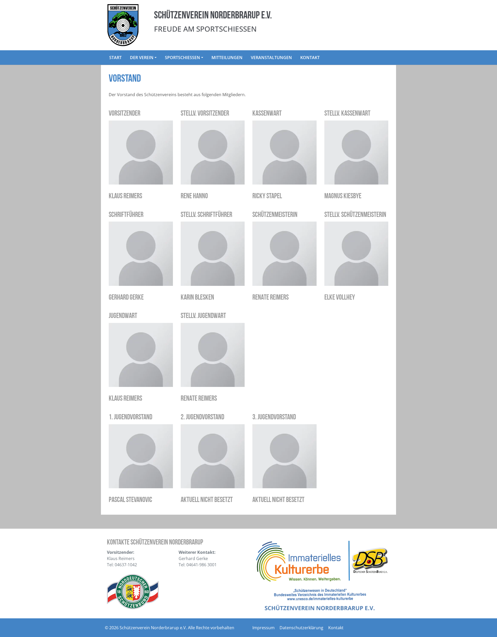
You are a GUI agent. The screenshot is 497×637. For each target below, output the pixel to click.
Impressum (263, 628)
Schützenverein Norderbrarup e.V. (213, 16)
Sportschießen (182, 57)
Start (115, 57)
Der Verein (142, 57)
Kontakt (310, 57)
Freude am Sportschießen (205, 29)
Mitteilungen (227, 57)
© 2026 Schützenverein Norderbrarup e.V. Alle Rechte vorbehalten (169, 628)
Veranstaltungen (271, 57)
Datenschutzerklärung (301, 628)
